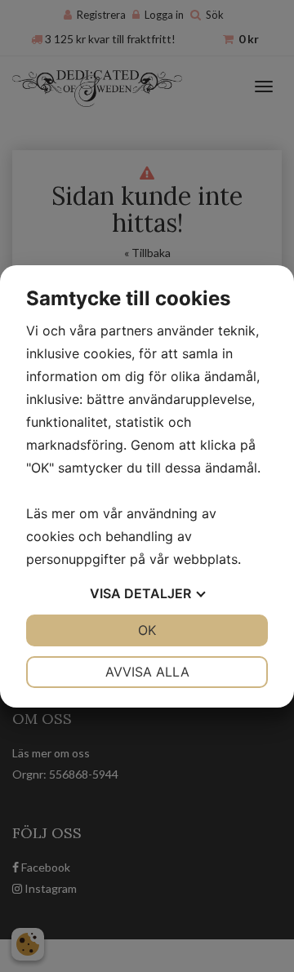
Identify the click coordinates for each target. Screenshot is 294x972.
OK (147, 630)
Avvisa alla (147, 672)
